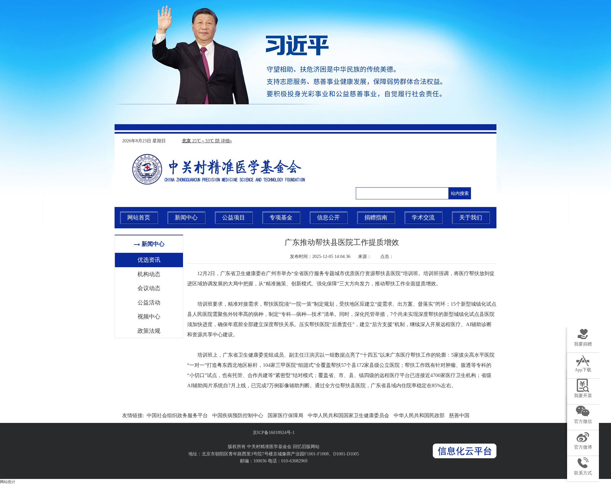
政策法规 (148, 331)
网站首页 (138, 217)
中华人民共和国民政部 (419, 415)
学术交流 (423, 217)
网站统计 (7, 482)
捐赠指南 (375, 217)
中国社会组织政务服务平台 (177, 415)
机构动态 (148, 274)
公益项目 (233, 217)
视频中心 (148, 316)
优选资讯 (148, 260)
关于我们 (470, 217)
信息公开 (328, 217)
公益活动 (148, 302)
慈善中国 (459, 415)
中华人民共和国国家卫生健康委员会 (348, 415)
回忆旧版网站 (306, 446)
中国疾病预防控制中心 (237, 415)
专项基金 (281, 217)
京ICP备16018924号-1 (274, 432)
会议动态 (148, 288)
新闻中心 (186, 217)
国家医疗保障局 (285, 415)
